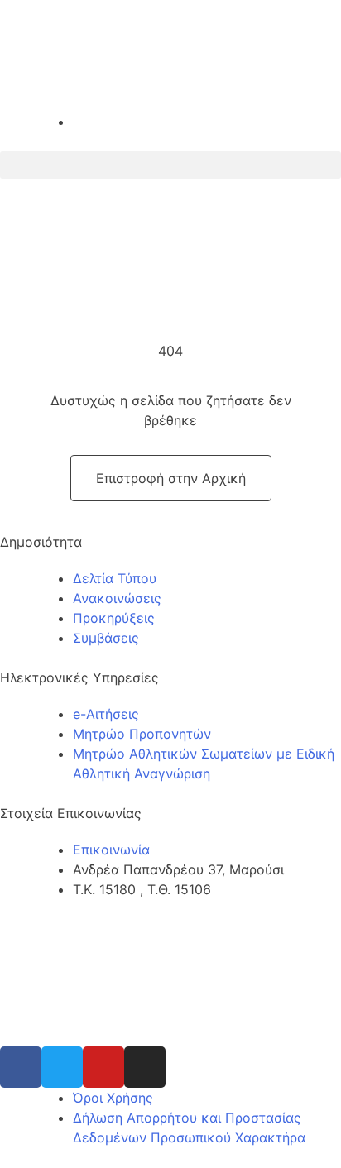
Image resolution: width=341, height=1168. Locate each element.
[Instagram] (145, 1067)
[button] (170, 165)
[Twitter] (62, 1067)
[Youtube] (103, 1067)
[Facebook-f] (20, 1067)
